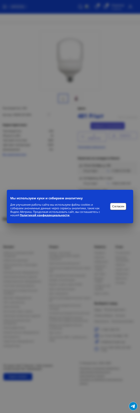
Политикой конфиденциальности (44, 215)
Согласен (118, 206)
